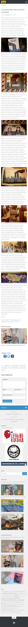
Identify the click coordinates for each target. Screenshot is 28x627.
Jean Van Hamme (21, 596)
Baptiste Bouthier (15, 365)
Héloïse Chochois (23, 365)
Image (7, 596)
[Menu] (26, 2)
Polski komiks (11, 606)
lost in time (22, 602)
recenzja (22, 606)
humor (4, 596)
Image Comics (11, 596)
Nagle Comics (14, 604)
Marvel (3, 604)
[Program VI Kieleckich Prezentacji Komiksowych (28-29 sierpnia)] (12, 511)
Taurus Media (15, 610)
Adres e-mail (17, 389)
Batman (7, 591)
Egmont (6, 593)
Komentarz (5, 379)
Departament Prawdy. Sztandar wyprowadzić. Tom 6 (13, 345)
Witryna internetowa (7, 395)
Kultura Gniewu (15, 602)
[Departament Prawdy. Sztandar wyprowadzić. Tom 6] (12, 567)
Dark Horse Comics (12, 591)
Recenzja (3, 5)
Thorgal (20, 610)
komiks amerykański (10, 599)
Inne (9, 367)
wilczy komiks (6, 612)
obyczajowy (4, 606)
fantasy (18, 593)
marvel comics (8, 604)
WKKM (12, 612)
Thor (18, 610)
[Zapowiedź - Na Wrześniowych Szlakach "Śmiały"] (12, 529)
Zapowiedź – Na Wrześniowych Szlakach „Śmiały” (12, 513)
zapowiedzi (19, 612)
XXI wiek (3, 370)
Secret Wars (10, 608)
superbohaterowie (7, 610)
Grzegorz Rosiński (23, 593)
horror (2, 596)
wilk (10, 612)
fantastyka (13, 593)
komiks (12, 598)
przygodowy (18, 606)
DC (16, 591)
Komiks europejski (14, 367)
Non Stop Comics (15, 320)
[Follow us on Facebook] (26, 408)
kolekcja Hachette (5, 598)
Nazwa (4, 389)
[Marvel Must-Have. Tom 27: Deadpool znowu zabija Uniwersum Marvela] (12, 552)
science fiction (4, 608)
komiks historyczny (4, 602)
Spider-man (14, 608)
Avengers (2, 591)
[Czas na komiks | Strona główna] (5, 2)
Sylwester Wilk (7, 15)
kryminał (10, 602)
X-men (15, 612)
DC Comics (20, 591)
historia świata (4, 367)
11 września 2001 (7, 365)
